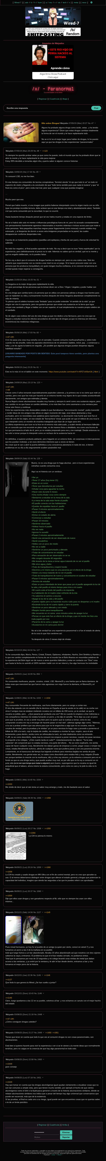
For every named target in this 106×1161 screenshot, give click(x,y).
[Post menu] (95, 123)
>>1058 (48, 798)
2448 (40, 1014)
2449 (40, 1032)
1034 (38, 780)
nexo (84, 2)
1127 (39, 912)
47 (92, 123)
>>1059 (47, 828)
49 (37, 172)
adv (26, 2)
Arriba (64, 1125)
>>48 (8, 390)
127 (38, 650)
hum (40, 2)
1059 (39, 867)
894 (38, 674)
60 (38, 332)
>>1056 (32, 833)
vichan (53, 1154)
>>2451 (55, 1033)
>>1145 (47, 912)
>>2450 (48, 1033)
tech (65, 2)
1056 (39, 798)
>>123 (44, 151)
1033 (38, 698)
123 (38, 382)
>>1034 (47, 698)
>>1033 (9, 784)
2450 (40, 1059)
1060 (39, 891)
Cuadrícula (54, 99)
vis (59, 2)
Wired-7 (17, 2)
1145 (39, 975)
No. (89, 123)
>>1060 (47, 867)
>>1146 (47, 975)
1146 (40, 993)
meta (76, 2)
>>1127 (9, 979)
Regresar (43, 99)
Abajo (64, 99)
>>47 (10, 337)
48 (38, 151)
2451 (39, 1077)
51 (38, 280)
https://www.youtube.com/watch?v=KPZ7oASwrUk (70, 372)
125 (38, 458)
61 (38, 367)
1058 (39, 828)
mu (50, 2)
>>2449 (9, 1064)
